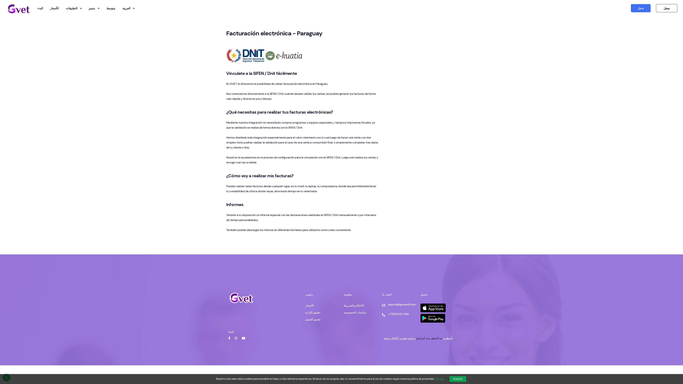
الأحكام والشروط (354, 305)
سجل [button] (667, 8)
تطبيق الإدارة (312, 312)
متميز (92, 8)
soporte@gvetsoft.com (402, 304)
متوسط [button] (111, 8)
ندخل (641, 8)
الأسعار (54, 8)
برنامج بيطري (408, 338)
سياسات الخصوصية (355, 312)
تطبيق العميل (313, 319)
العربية (126, 8)
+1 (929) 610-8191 (398, 314)
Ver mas (439, 378)
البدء (40, 8)
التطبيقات (71, 8)
